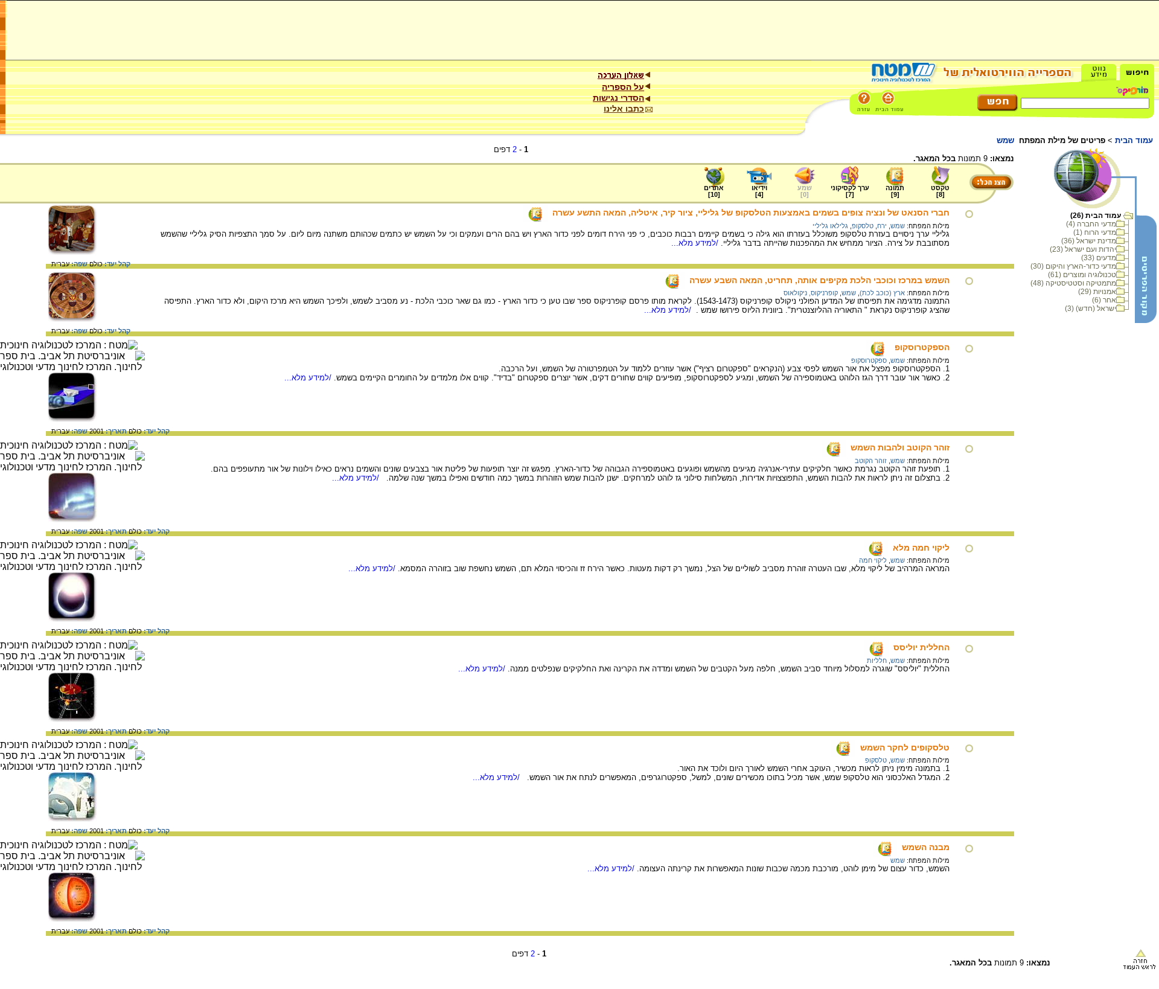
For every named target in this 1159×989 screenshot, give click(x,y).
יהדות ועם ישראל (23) (1083, 249)
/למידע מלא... (696, 243)
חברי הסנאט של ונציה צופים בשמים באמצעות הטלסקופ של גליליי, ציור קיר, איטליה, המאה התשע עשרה (751, 212)
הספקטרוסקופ (922, 347)
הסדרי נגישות (618, 98)
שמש (897, 225)
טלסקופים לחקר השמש (905, 747)
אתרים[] (714, 191)
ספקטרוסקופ (869, 360)
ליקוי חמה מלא (921, 547)
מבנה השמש (926, 847)
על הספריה (623, 87)
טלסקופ (862, 225)
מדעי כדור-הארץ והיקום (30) (1073, 266)
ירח (882, 225)
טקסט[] (940, 191)
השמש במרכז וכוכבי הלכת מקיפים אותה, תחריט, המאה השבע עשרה (819, 280)
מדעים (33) (1098, 258)
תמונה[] (895, 191)
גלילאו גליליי (830, 225)
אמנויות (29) (1097, 291)
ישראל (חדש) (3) (1090, 308)
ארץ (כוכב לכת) (882, 292)
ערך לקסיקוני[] (850, 191)
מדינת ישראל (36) (1088, 241)
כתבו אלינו (624, 109)
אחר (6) (1104, 300)
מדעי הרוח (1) (1094, 232)
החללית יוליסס (921, 647)
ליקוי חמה (873, 560)
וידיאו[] (759, 191)
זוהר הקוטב (871, 460)
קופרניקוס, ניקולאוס (811, 292)
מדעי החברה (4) (1091, 224)
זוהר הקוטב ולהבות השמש (900, 447)
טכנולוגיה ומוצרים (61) (1082, 274)
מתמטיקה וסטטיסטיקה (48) (1073, 283)
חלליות (877, 660)
